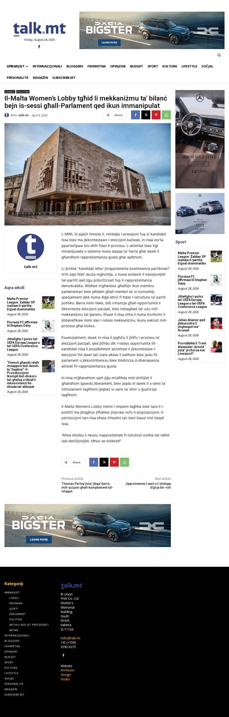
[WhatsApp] (166, 114)
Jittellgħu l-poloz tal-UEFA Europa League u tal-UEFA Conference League (23, 344)
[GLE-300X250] (200, 213)
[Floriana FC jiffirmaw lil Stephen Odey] (48, 326)
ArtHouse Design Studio (67, 674)
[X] (145, 114)
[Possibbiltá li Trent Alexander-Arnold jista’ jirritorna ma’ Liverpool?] (216, 346)
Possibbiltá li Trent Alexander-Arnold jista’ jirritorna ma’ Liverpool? (192, 348)
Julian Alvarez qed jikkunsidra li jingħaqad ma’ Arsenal (191, 325)
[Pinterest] (156, 114)
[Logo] (39, 29)
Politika (23, 91)
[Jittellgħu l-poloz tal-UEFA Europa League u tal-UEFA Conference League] (48, 343)
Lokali (9, 91)
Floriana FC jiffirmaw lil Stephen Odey (22, 323)
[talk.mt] (7, 115)
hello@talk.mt (70, 638)
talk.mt (23, 115)
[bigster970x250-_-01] (152, 30)
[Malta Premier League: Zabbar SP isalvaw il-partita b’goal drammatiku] (48, 302)
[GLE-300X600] (200, 139)
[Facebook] (39, 47)
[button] (219, 54)
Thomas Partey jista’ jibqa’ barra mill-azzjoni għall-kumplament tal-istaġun (87, 487)
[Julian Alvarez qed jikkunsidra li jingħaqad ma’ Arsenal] (216, 323)
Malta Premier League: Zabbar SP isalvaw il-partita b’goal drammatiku (21, 304)
